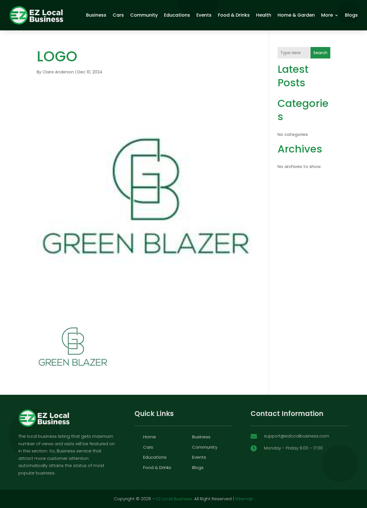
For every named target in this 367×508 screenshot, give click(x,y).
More (327, 15)
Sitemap (244, 499)
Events (204, 15)
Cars (118, 15)
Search (320, 53)
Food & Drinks (234, 15)
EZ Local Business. (174, 499)
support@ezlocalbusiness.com (296, 436)
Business (96, 15)
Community (144, 15)
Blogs (351, 15)
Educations (177, 15)
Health (263, 15)
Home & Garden (296, 15)
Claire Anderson (58, 72)
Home (149, 437)
